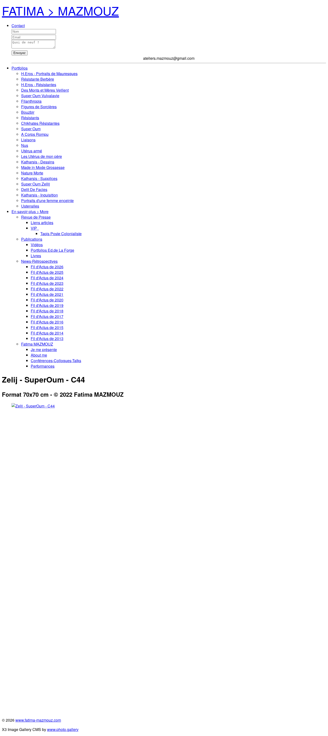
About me (39, 355)
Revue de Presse (36, 217)
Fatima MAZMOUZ (37, 344)
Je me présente (44, 349)
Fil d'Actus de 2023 (47, 283)
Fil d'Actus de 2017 (47, 316)
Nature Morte (32, 173)
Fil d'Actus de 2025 (47, 272)
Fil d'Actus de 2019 (47, 305)
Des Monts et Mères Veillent (45, 90)
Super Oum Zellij (35, 184)
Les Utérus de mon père (41, 156)
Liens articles (42, 222)
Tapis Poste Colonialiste (61, 233)
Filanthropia (31, 101)
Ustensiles (30, 206)
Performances (43, 366)
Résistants (30, 117)
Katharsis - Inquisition (39, 195)
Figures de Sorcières (39, 106)
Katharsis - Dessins (37, 162)
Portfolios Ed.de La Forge (52, 250)
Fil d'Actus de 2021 (47, 294)
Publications (31, 239)
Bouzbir (27, 112)
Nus (24, 145)
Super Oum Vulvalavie (40, 95)
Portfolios (20, 68)
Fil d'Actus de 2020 (47, 300)
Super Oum (31, 129)
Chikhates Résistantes (40, 123)
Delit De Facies (34, 189)
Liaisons (28, 140)
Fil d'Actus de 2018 (47, 311)
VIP (35, 228)
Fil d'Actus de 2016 (47, 322)
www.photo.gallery (63, 729)
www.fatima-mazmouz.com (38, 720)
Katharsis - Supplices (39, 178)
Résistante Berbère (37, 79)
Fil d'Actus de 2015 (47, 327)
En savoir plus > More (30, 211)
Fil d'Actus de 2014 (47, 333)
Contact (18, 25)
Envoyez (19, 53)
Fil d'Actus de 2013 (47, 338)
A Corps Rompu (35, 134)
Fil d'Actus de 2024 (47, 278)
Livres (36, 255)
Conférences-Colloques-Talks (56, 360)
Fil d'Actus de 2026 (47, 266)
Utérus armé (31, 151)
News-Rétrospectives (39, 261)
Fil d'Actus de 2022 (47, 289)
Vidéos (37, 244)
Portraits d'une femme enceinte (47, 200)
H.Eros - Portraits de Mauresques (49, 73)
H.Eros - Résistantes (38, 84)
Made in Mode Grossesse (43, 167)
